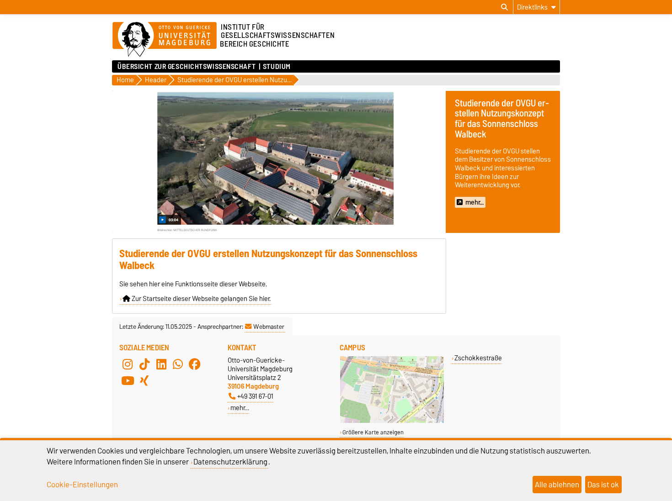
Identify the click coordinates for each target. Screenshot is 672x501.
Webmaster (268, 326)
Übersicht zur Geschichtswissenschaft (186, 66)
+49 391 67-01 (255, 396)
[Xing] (144, 380)
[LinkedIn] (161, 364)
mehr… (239, 407)
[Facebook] (195, 364)
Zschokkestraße (478, 358)
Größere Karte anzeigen (373, 432)
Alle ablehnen (557, 484)
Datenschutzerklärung (230, 461)
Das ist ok (603, 484)
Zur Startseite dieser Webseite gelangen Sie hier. (200, 298)
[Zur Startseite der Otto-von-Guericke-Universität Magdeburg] (164, 39)
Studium (277, 66)
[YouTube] (127, 380)
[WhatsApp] (178, 364)
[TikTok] (144, 364)
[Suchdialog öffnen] (504, 7)
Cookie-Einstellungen (82, 484)
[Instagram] (127, 364)
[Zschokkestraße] (392, 421)
